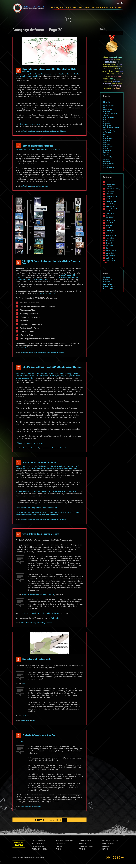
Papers (81, 8)
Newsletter (99, 8)
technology (117, 86)
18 (57, 820)
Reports (75, 8)
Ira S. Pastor (110, 258)
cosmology (106, 162)
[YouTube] (118, 857)
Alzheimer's (111, 57)
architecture (107, 125)
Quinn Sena (110, 191)
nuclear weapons (44, 186)
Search (121, 33)
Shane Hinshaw (111, 233)
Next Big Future (108, 284)
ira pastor (107, 76)
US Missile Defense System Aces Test (39, 735)
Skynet (105, 115)
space (58, 131)
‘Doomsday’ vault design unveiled (37, 659)
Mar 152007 (18, 262)
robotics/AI (53, 353)
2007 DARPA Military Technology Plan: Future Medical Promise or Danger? (51, 262)
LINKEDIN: (81, 841)
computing (106, 160)
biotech (116, 62)
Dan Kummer (110, 213)
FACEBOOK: (34, 841)
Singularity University (110, 113)
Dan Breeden (110, 194)
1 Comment (63, 448)
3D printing (106, 102)
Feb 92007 (18, 659)
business (106, 152)
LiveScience (26, 716)
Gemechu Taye (111, 201)
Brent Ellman (110, 245)
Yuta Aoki (109, 225)
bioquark (109, 62)
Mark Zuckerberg (108, 117)
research (113, 83)
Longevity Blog (108, 279)
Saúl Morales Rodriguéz (110, 185)
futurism (120, 69)
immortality (110, 74)
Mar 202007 (18, 146)
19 (60, 820)
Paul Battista (110, 199)
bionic (105, 142)
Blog (57, 8)
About (53, 8)
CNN (21, 742)
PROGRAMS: (105, 846)
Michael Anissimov (25, 806)
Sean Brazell (110, 240)
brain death (105, 66)
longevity (111, 79)
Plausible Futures (109, 286)
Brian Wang (23, 131)
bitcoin (114, 64)
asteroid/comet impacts (33, 131)
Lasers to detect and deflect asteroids (39, 463)
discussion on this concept (45, 293)
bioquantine (117, 59)
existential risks (48, 131)
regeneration (107, 83)
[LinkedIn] (114, 857)
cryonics (106, 165)
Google (103, 71)
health (107, 71)
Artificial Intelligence (109, 59)
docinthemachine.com (24, 348)
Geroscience (107, 277)
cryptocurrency (114, 66)
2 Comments (63, 519)
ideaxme (104, 74)
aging (105, 57)
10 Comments (60, 353)
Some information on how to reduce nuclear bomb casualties (38, 149)
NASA (116, 79)
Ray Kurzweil (107, 110)
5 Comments (49, 623)
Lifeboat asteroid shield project (30, 124)
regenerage (116, 81)
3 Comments (63, 131)
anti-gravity (107, 123)
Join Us (92, 8)
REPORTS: (58, 846)
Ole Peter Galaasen (25, 623)
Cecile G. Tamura (111, 223)
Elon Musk (106, 112)
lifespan (105, 79)
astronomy (106, 129)
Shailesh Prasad (111, 196)
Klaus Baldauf (110, 220)
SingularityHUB (108, 289)
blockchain (119, 64)
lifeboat (54, 131)
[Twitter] (110, 857)
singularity (120, 83)
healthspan (115, 71)
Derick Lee (109, 228)
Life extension (116, 76)
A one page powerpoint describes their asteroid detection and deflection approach (46, 491)
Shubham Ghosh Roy (113, 189)
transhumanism (108, 88)
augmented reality (109, 131)
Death (121, 66)
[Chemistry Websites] (112, 44)
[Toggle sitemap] (118, 2)
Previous (40, 820)
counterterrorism (108, 164)
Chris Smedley (110, 260)
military (43, 623)
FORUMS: (81, 849)
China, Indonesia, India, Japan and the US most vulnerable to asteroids (49, 70)
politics (105, 81)
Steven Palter (24, 353)
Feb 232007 (18, 534)
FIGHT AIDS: (35, 846)
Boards (62, 8)
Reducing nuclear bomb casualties (37, 146)
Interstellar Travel (119, 74)
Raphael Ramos (111, 235)
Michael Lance (111, 250)
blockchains (107, 150)
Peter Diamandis (108, 106)
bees (104, 135)
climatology (107, 156)
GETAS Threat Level (19, 844)
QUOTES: (104, 849)
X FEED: (34, 843)
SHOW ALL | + (106, 263)
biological (30, 353)
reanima (110, 81)
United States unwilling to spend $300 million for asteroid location (52, 367)
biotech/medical (38, 353)
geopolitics (38, 623)
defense (42, 131)
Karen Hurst (110, 206)
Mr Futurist (106, 282)
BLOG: (57, 843)
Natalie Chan (110, 238)
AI (107, 57)
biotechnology (107, 64)
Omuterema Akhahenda (110, 217)
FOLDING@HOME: (83, 846)
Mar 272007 (18, 70)
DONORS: (81, 843)
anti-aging (118, 57)
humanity (121, 71)
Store (111, 8)
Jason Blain (110, 253)
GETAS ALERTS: (106, 841)
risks (116, 83)
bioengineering (108, 138)
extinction (112, 69)
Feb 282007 (18, 462)
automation (107, 133)
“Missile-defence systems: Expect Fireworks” (38, 595)
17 (53, 820)
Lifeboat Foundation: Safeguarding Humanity (28, 8)
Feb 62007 (18, 735)
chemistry (106, 154)
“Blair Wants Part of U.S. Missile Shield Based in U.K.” (41, 613)
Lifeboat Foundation (24, 857)
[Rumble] (122, 857)
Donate (87, 8)
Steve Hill (109, 243)
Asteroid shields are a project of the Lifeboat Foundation (36, 508)
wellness (117, 88)
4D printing (106, 104)
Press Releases (119, 8)
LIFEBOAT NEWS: (59, 841)
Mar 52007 (18, 367)
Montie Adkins (110, 255)
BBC (23, 684)
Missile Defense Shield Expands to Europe (40, 534)
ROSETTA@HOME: (36, 849)
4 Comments (39, 806)
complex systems (109, 158)
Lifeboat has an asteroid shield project (30, 443)
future (116, 69)
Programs (69, 8)
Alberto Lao (110, 230)
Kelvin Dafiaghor (111, 204)
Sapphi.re (42, 857)
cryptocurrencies (108, 167)
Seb (107, 248)
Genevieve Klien (111, 182)
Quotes (106, 8)
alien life (106, 121)
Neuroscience (120, 79)
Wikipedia (55, 618)
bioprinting (106, 144)
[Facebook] (107, 857)
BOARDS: (104, 843)
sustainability (110, 86)
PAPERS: (58, 849)
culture (118, 66)
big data (106, 137)
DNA (104, 108)
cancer (109, 67)
